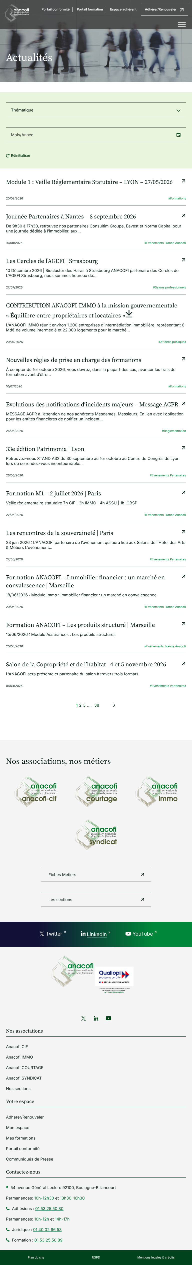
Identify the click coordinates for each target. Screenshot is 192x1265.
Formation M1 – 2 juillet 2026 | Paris (53, 494)
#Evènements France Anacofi (165, 243)
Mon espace (17, 1127)
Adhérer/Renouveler (160, 9)
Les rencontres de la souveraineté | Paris (59, 533)
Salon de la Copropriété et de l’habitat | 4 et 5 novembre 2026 (86, 665)
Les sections (60, 899)
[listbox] (96, 109)
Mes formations (21, 1138)
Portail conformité (56, 9)
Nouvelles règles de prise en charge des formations (73, 360)
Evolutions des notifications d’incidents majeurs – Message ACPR (92, 405)
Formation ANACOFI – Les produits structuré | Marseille (80, 625)
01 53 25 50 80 (49, 1208)
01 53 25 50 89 (48, 1240)
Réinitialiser (20, 155)
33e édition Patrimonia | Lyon (45, 449)
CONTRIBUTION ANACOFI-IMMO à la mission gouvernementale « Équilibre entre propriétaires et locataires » (91, 311)
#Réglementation (174, 431)
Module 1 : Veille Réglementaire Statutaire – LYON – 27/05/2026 (89, 182)
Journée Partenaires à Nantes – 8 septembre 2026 (71, 217)
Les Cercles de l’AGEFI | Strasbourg (52, 261)
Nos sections (18, 1088)
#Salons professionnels (169, 287)
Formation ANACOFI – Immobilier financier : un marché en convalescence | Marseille (85, 582)
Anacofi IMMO (19, 1057)
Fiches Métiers (62, 874)
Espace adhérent (123, 9)
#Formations (177, 198)
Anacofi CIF (17, 1046)
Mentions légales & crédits (155, 1257)
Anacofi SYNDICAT (24, 1078)
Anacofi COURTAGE (25, 1067)
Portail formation (90, 9)
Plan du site (36, 1257)
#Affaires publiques (172, 342)
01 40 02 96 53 (47, 1229)
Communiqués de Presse (29, 1159)
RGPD (96, 1257)
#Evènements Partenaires (168, 475)
